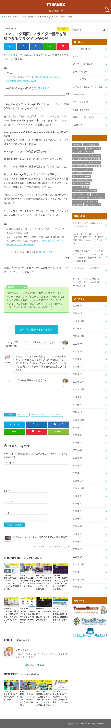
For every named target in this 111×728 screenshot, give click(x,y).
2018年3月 (78, 541)
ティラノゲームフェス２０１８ (86, 159)
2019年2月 (78, 465)
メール (8, 502)
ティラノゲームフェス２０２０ (86, 166)
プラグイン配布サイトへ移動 (35, 329)
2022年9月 (78, 328)
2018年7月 (78, 511)
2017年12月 (78, 564)
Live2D (77, 145)
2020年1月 (78, 412)
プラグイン (11, 415)
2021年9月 (78, 344)
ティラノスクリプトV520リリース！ (88, 270)
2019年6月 (78, 435)
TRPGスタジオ (82, 49)
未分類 (77, 125)
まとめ (77, 56)
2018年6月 (78, 519)
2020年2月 (78, 405)
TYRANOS (55, 4)
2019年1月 (78, 473)
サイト (7, 513)
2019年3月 (78, 458)
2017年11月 (78, 572)
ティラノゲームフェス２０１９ (86, 162)
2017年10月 (78, 579)
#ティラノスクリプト (53, 240)
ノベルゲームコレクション (87, 87)
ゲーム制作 (80, 71)
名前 (7, 491)
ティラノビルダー (81, 177)
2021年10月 (78, 336)
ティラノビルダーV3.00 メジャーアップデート (88, 225)
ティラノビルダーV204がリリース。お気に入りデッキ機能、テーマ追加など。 (88, 282)
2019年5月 (78, 443)
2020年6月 (78, 397)
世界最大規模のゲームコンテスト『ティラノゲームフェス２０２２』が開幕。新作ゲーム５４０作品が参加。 (88, 256)
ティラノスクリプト (41, 415)
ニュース (79, 79)
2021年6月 (78, 359)
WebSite (30, 665)
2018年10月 (78, 488)
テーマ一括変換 (80, 187)
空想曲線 (78, 205)
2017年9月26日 (42, 88)
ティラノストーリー (82, 173)
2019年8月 (78, 427)
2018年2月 (78, 549)
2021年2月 (78, 374)
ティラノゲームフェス (83, 152)
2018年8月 (78, 503)
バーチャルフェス (83, 94)
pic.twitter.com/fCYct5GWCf (20, 244)
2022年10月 (78, 321)
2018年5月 (78, 526)
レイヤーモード (80, 201)
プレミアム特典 (81, 198)
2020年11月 (78, 382)
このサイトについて (55, 11)
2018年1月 (78, 557)
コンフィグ (24, 415)
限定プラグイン (92, 205)
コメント (9, 463)
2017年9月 (78, 587)
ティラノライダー (81, 184)
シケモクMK (21, 649)
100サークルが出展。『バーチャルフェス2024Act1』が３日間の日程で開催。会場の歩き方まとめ (88, 239)
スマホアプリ (93, 148)
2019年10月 (78, 420)
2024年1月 (78, 313)
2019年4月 (78, 450)
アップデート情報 (83, 64)
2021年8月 (78, 351)
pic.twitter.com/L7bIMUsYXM (21, 81)
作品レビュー (81, 110)
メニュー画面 (97, 198)
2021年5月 (78, 367)
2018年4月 (78, 534)
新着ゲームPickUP (83, 117)
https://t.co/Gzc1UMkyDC (47, 77)
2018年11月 (78, 481)
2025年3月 (78, 306)
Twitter (43, 665)
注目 (93, 201)
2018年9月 (78, 496)
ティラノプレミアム (82, 180)
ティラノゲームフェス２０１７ (86, 155)
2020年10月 (78, 389)
